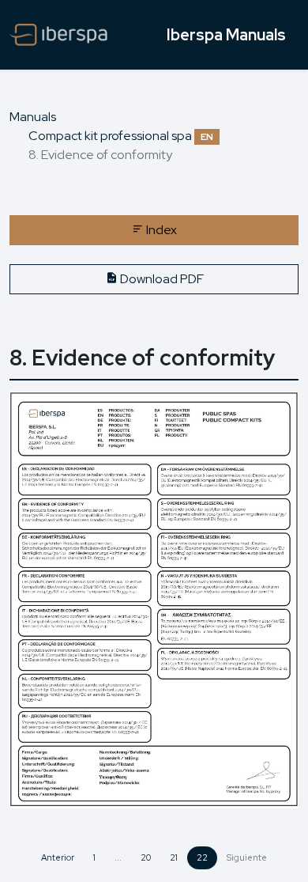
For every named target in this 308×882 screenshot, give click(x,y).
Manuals (32, 116)
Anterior (57, 857)
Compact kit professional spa (120, 135)
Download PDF (161, 279)
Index (160, 229)
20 (146, 857)
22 (202, 857)
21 (174, 857)
